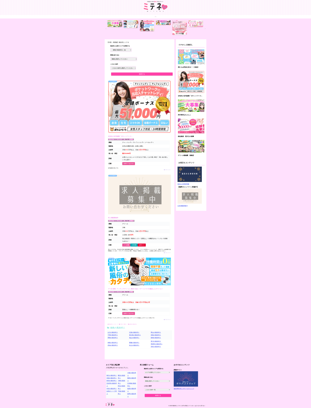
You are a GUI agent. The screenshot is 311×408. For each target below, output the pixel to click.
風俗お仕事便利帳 (183, 184)
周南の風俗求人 (113, 338)
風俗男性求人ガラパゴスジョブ (184, 389)
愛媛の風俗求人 (134, 342)
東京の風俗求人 (112, 375)
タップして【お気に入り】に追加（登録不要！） (121, 139)
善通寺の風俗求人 (156, 344)
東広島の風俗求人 (135, 335)
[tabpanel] (115, 28)
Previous (106, 29)
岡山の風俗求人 (156, 332)
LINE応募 (134, 245)
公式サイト (142, 245)
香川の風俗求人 (156, 341)
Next (205, 29)
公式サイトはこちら (129, 163)
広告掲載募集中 (183, 206)
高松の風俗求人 (156, 346)
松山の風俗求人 (134, 345)
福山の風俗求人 (134, 338)
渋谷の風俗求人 (112, 388)
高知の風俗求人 (113, 345)
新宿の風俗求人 (112, 380)
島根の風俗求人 (156, 338)
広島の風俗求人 (134, 332)
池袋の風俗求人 (112, 378)
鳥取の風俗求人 (156, 335)
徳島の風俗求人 (113, 342)
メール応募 (126, 245)
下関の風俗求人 (113, 335)
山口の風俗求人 (113, 332)
